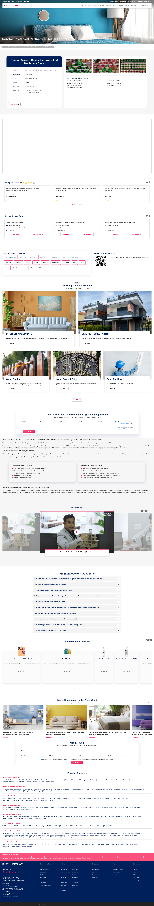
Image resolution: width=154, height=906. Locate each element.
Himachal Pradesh (98, 857)
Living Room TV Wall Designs (32, 791)
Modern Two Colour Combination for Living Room (37, 789)
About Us (135, 867)
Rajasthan (120, 857)
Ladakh (49, 858)
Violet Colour (63, 890)
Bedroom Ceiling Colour (9, 781)
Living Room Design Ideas (137, 789)
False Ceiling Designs (27, 807)
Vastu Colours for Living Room (80, 789)
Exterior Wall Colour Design (51, 837)
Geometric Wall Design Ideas (112, 833)
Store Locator (144, 5)
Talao (24, 267)
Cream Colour (75, 885)
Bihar (7, 857)
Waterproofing (43, 882)
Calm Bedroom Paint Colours (105, 780)
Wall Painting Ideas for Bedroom (86, 780)
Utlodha (32, 267)
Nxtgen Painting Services (45, 885)
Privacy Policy (24, 904)
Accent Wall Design (8, 833)
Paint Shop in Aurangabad (58, 844)
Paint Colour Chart (101, 835)
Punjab (62, 857)
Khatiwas (45, 262)
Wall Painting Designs (115, 835)
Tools (127, 5)
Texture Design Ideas (73, 835)
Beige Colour (75, 869)
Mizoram (45, 858)
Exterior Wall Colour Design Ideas (40, 833)
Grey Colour (75, 887)
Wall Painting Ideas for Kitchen (29, 800)
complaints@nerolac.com (13, 893)
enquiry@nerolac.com (12, 896)
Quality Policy (42, 904)
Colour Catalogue (64, 867)
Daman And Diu (19, 858)
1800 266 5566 (19, 888)
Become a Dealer (114, 1)
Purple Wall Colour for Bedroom (125, 780)
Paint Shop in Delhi (73, 844)
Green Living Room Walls (50, 791)
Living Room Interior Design (95, 833)
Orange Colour (64, 880)
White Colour (75, 872)
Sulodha (15, 267)
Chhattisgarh (132, 857)
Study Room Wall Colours (9, 816)
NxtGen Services (93, 5)
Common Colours (64, 869)
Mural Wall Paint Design (9, 837)
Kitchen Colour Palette (46, 800)
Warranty (134, 5)
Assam (115, 857)
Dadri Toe (33, 257)
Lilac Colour (75, 880)
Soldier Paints (118, 5)
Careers (135, 869)
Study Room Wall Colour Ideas (113, 816)
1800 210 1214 (19, 889)
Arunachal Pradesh (89, 857)
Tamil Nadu (47, 857)
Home (4, 46)
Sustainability (136, 880)
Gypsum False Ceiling (28, 809)
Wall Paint (5, 826)
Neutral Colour (75, 867)
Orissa (71, 857)
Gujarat (82, 857)
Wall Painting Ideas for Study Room (12, 818)
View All (75, 400)
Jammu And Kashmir (13, 857)
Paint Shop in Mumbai (29, 844)
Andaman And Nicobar (86, 858)
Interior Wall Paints (15, 826)
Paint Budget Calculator (118, 869)
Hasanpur (8, 262)
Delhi (4, 857)
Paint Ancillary (64, 826)
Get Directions (14, 104)
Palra (74, 262)
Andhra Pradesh (76, 857)
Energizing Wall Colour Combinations (35, 818)
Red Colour (63, 877)
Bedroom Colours (70, 780)
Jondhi (36, 262)
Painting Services (7, 844)
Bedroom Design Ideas (22, 833)
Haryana (18, 46)
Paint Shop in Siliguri (117, 844)
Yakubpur (41, 267)
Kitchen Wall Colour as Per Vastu (122, 798)
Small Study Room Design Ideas (93, 816)
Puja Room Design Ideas (58, 835)
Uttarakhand (105, 857)
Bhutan (65, 858)
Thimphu (69, 858)
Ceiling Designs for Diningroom (108, 807)
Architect (26, 1)
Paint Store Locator (18, 492)
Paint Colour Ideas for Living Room (12, 791)
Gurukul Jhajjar (74, 257)
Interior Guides (95, 867)
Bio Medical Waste (57, 904)
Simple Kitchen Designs (53, 798)
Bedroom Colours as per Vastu (54, 780)
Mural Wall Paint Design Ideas (24, 835)
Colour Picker (116, 874)
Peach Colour (75, 882)
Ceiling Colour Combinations (10, 807)
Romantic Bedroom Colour (46, 781)
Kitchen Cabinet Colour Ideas (102, 798)
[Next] (149, 182)
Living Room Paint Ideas (121, 789)
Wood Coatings (40, 826)
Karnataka (111, 857)
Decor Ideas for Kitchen (68, 798)
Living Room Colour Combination (11, 789)
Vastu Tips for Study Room (50, 816)
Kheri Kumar (55, 262)
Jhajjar (24, 46)
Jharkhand (29, 857)
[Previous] (147, 182)
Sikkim (13, 858)
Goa (145, 857)
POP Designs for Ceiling (42, 807)
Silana (82, 262)
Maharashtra (53, 857)
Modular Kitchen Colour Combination (33, 798)
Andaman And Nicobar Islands (36, 858)
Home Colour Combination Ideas (132, 833)
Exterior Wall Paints (28, 826)
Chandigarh (5, 858)
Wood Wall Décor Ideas (130, 835)
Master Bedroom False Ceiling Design (130, 807)
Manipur (141, 857)
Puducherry (78, 858)
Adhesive (100, 826)
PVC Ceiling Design (72, 807)
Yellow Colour (64, 882)
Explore (12, 343)
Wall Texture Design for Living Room (101, 789)
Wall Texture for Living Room (61, 789)
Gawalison (54, 257)
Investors (135, 872)
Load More (21, 671)
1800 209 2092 (13, 886)
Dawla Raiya (43, 257)
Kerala (58, 857)
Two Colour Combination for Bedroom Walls (31, 780)
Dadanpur (23, 257)
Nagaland (149, 857)
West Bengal (41, 857)
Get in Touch (123, 1)
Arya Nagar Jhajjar (11, 257)
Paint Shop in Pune (43, 844)
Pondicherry (26, 858)
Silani (7, 267)
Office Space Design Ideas (42, 835)
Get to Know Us (131, 1)
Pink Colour (74, 874)
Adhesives (42, 880)
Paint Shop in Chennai (9, 846)
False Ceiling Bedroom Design (88, 807)
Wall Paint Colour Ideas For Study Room (70, 816)
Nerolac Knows (116, 867)
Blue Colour (63, 887)
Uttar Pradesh (35, 857)
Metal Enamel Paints (53, 826)
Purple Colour (75, 877)
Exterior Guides (95, 869)
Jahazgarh (18, 262)
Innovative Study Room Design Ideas (30, 816)
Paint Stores (18, 844)
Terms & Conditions (33, 904)
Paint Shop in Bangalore (132, 844)
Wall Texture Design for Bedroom (27, 781)
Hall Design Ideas (23, 837)
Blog (102, 5)
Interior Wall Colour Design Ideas (61, 833)
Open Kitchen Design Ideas (84, 798)
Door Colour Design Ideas (68, 837)
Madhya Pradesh (22, 857)
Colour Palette (64, 874)
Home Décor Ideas (7, 835)
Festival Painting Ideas (88, 835)
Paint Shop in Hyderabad (24, 846)
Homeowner (6, 1)
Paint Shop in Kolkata (103, 844)
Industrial (19, 1)
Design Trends (95, 874)
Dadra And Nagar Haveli (57, 858)
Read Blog (5, 737)
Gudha (63, 257)
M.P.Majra (66, 262)
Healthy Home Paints (65, 872)
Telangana (66, 857)
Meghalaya (125, 857)
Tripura (10, 858)
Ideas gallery (95, 877)
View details (65, 234)
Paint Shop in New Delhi (88, 844)
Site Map (49, 904)
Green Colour (64, 885)
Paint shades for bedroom (9, 780)
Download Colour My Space (144, 1)
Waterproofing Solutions (77, 826)
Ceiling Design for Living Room (11, 809)
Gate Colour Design (36, 837)
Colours (108, 5)
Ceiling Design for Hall (57, 807)
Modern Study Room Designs (132, 816)
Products (82, 5)
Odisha (73, 858)
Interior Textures (90, 826)
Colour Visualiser (116, 872)
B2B (13, 1)
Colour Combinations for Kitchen (11, 798)
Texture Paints (108, 826)
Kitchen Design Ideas (78, 833)
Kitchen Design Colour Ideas (10, 800)
